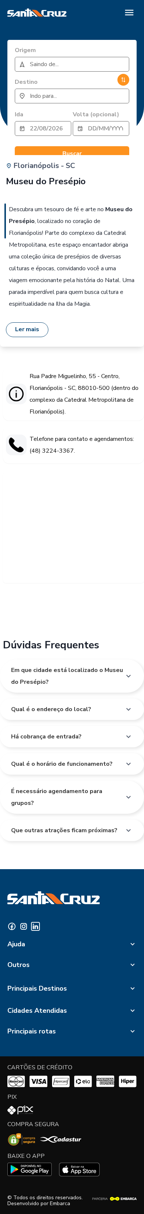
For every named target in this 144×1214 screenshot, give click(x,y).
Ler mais (27, 329)
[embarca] (114, 1199)
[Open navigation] (129, 12)
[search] (72, 64)
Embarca (60, 1203)
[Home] (36, 12)
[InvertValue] (123, 80)
